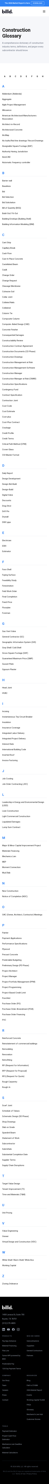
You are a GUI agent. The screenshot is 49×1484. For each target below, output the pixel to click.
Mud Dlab (6, 872)
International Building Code (14, 749)
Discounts (6, 500)
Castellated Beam (10, 264)
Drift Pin (5, 511)
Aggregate (6, 99)
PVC (4, 1020)
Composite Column (11, 319)
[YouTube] (8, 1329)
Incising (5, 711)
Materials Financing (10, 851)
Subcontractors (33, 1341)
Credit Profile (8, 433)
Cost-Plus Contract (11, 422)
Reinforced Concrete (11, 1038)
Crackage (6, 427)
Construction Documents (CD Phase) (18, 351)
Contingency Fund (10, 389)
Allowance (6, 110)
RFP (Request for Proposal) (14, 1071)
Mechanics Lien (9, 856)
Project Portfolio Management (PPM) (18, 982)
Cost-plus (6, 417)
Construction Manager (12, 373)
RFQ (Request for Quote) (13, 1076)
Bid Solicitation (8, 202)
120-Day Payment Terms (11, 1369)
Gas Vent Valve (9, 631)
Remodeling (7, 1049)
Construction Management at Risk (17, 362)
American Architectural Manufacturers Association (19, 117)
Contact (5, 1400)
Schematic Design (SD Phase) (15, 1116)
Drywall (5, 517)
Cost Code (7, 406)
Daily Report (7, 473)
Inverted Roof (8, 755)
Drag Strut (6, 506)
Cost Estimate (8, 411)
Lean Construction (10, 811)
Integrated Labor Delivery (13, 733)
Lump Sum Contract (11, 827)
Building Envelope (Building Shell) (16, 219)
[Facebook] (13, 1329)
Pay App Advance (9, 1341)
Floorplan (6, 607)
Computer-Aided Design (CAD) (15, 324)
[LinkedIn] (3, 1329)
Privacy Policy (32, 1474)
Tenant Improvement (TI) (13, 1189)
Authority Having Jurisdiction (15, 151)
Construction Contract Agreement (17, 346)
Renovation (7, 1054)
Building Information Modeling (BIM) (18, 224)
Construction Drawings (12, 357)
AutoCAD (6, 157)
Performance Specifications (14, 943)
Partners (30, 1356)
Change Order (8, 275)
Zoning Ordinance (10, 1283)
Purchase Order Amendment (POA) (17, 1009)
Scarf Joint (7, 1105)
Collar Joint (7, 297)
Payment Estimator (9, 1431)
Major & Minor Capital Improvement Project (21, 845)
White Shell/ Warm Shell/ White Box (18, 1260)
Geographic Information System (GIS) (19, 642)
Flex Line (5, 1351)
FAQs (29, 1405)
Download (38, 3)
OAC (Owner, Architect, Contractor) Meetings (22, 914)
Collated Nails (8, 302)
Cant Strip (6, 242)
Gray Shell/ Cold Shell (11, 647)
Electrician (6, 540)
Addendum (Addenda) (12, 94)
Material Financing (9, 1346)
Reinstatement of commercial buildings (19, 1043)
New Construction (10, 891)
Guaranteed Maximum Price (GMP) (17, 658)
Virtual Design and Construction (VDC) (19, 1242)
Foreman (6, 613)
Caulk (4, 270)
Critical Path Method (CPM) (14, 444)
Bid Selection (8, 197)
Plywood (6, 949)
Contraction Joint (10, 400)
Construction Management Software (18, 368)
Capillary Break (8, 248)
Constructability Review (12, 340)
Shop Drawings (9, 1122)
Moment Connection (11, 867)
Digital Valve (7, 495)
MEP (4, 862)
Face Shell (6, 569)
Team (4, 1385)
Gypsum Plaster (9, 669)
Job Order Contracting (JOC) (15, 784)
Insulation (6, 722)
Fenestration (7, 586)
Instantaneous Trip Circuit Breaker (17, 717)
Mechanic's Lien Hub (35, 1414)
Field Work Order (9, 591)
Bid (3, 191)
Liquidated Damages (11, 822)
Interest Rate (8, 744)
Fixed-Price (7, 602)
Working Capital (9, 1265)
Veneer (5, 1236)
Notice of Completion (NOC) (14, 896)
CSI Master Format (10, 455)
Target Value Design (11, 1183)
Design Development (11, 478)
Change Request (9, 280)
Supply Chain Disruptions (13, 1165)
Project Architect (9, 971)
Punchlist (6, 998)
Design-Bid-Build (9, 484)
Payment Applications (12, 938)
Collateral (6, 308)
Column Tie (7, 313)
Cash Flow (7, 253)
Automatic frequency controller (16, 162)
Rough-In (6, 1087)
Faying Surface (9, 575)
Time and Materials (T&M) (13, 1194)
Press (4, 1395)
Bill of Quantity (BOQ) (11, 208)
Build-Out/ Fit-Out (10, 213)
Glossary (30, 1410)
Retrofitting (7, 1060)
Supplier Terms (9, 1160)
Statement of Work (10, 1138)
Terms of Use (20, 1474)
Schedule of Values (11, 1111)
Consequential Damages (13, 335)
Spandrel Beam (9, 1132)
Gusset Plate (8, 664)
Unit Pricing (7, 1213)
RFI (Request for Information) (15, 1065)
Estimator (6, 551)
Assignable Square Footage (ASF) (17, 146)
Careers (5, 1390)
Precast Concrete (10, 954)
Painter (5, 933)
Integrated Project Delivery (14, 738)
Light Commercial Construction (16, 816)
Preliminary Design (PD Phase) (15, 965)
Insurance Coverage (11, 727)
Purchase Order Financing (13, 1014)
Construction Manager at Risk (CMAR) (19, 378)
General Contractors (34, 1351)
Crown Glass (8, 449)
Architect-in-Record (11, 124)
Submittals (7, 1149)
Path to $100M (32, 1385)
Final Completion (9, 596)
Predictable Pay (8, 1364)
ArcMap (5, 135)
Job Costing (7, 778)
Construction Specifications (14, 384)
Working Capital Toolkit (36, 1400)
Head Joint (7, 687)
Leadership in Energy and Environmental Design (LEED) (23, 804)
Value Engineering (10, 1231)
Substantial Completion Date (15, 1154)
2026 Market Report (34, 1390)
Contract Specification (12, 395)
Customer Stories (33, 1419)
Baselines (6, 186)
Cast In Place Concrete (12, 259)
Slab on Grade (8, 1127)
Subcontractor (8, 1143)
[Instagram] (18, 1329)
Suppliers (30, 1346)
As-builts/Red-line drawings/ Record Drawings (22, 140)
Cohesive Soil (8, 291)
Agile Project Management (14, 104)
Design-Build (7, 489)
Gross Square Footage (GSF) (15, 653)
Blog (28, 1380)
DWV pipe (6, 522)
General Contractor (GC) (13, 637)
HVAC (4, 693)
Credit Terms (8, 438)
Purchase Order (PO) (11, 1003)
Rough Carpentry (9, 1082)
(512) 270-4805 (9, 1323)
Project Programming (11, 987)
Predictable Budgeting (12, 960)
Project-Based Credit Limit (14, 992)
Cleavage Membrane (11, 286)
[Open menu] (44, 11)
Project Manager (9, 976)
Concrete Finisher (10, 329)
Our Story (5, 1380)
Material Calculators (10, 1453)
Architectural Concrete (12, 130)
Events (29, 1395)
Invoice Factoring (10, 760)
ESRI (4, 546)
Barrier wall (7, 180)
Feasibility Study (9, 580)
